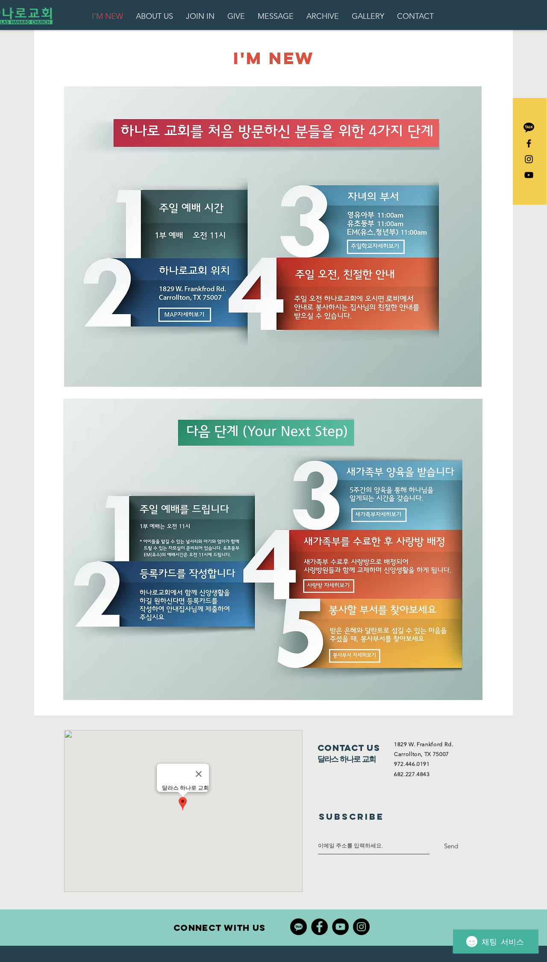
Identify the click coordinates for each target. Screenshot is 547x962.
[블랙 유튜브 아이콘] (528, 175)
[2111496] (528, 127)
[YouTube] (340, 926)
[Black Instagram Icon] (528, 159)
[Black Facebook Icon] (528, 143)
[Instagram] (361, 926)
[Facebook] (319, 926)
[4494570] (298, 926)
